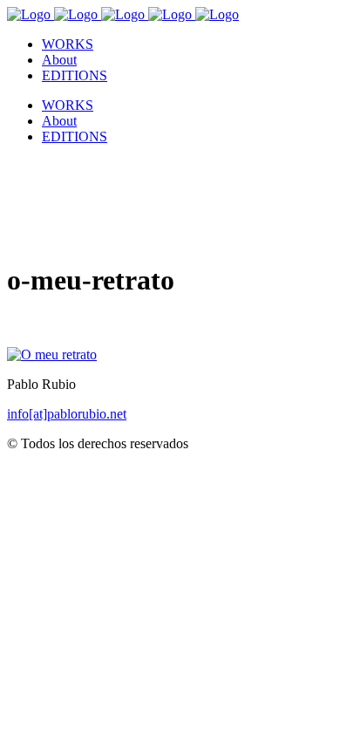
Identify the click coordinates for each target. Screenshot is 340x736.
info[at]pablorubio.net (66, 413)
